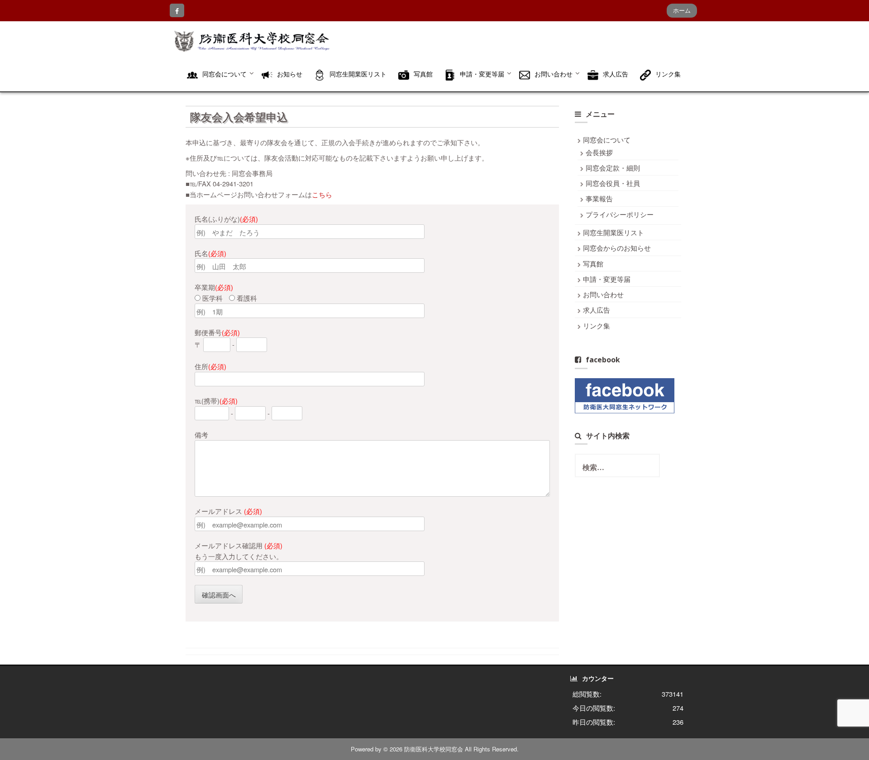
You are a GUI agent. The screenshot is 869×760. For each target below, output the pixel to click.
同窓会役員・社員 (613, 183)
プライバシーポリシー (620, 214)
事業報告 (599, 198)
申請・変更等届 (606, 279)
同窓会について (606, 139)
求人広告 (596, 309)
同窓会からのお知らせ (617, 247)
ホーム (682, 10)
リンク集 (596, 325)
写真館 (593, 263)
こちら (322, 194)
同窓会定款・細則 (613, 167)
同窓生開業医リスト (613, 232)
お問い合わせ (603, 294)
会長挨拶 (599, 152)
